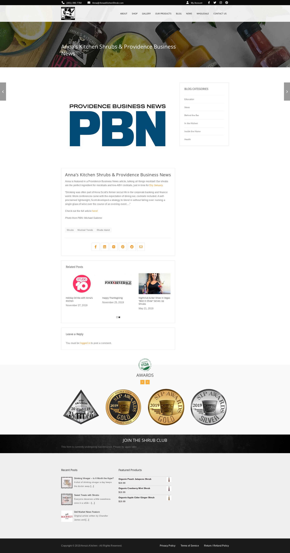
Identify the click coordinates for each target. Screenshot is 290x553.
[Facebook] (209, 3)
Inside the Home (192, 131)
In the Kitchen (191, 123)
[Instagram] (221, 3)
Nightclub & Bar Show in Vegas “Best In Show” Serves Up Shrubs (154, 300)
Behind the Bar (191, 115)
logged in (85, 343)
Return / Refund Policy (216, 545)
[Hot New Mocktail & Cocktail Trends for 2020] (287, 91)
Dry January (156, 185)
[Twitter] (215, 3)
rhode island (103, 230)
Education (189, 99)
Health (187, 139)
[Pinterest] (227, 3)
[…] (92, 486)
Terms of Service (190, 545)
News (187, 107)
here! (95, 211)
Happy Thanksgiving (112, 297)
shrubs (70, 230)
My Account (196, 3)
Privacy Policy (167, 545)
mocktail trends (85, 230)
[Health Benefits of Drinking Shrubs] (3, 91)
